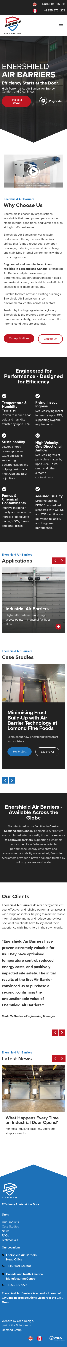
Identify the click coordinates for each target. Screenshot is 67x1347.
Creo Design (25, 1321)
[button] (33, 171)
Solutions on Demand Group (17, 1327)
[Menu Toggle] (62, 25)
